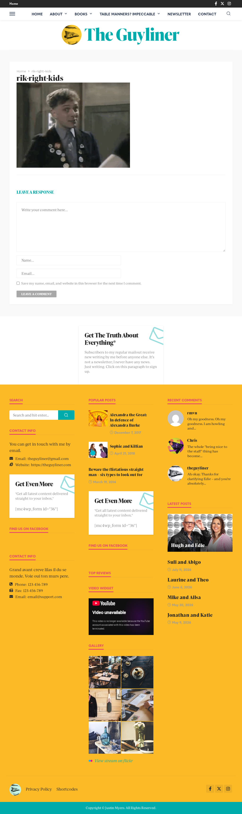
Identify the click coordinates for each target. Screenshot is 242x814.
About (56, 14)
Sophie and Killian (126, 446)
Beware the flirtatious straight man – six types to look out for (116, 472)
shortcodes (67, 789)
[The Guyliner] (121, 35)
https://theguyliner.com (51, 464)
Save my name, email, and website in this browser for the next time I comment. (81, 283)
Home (13, 3)
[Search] (229, 14)
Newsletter (179, 14)
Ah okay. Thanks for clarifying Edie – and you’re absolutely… (209, 479)
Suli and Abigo (184, 562)
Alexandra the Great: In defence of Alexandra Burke (128, 420)
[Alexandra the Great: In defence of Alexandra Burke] (98, 418)
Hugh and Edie (188, 545)
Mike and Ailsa (184, 597)
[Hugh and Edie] (200, 533)
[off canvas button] (12, 14)
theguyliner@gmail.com (48, 458)
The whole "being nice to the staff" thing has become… (207, 451)
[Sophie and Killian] (98, 450)
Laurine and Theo (188, 580)
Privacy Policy (39, 789)
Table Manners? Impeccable (127, 14)
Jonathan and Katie (190, 615)
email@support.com (45, 596)
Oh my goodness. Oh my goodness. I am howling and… (206, 423)
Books (81, 14)
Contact (207, 14)
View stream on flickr (114, 760)
